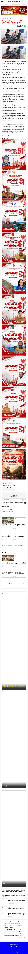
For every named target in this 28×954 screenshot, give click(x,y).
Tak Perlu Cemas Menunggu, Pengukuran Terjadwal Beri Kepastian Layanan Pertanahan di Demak (19, 536)
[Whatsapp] (25, 26)
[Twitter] (14, 496)
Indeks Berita (15, 950)
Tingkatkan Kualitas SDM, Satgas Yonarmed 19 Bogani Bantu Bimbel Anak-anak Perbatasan (7, 510)
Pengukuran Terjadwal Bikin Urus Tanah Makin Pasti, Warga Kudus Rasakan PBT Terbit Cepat (7, 536)
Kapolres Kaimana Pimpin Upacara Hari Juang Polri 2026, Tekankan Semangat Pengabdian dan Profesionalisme (16, 908)
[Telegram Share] (22, 26)
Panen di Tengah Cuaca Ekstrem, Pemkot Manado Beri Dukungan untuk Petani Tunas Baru (7, 525)
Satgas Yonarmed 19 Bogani (8, 490)
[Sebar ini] (18, 26)
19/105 (15, 61)
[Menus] (2, 1)
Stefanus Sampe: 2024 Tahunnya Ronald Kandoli (7, 501)
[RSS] (16, 496)
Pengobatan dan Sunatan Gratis (9, 485)
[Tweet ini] (20, 26)
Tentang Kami (17, 952)
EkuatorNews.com (11, 60)
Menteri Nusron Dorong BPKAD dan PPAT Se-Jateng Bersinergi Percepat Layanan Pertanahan (20, 546)
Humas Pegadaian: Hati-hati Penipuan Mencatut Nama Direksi (20, 501)
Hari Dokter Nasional (7, 483)
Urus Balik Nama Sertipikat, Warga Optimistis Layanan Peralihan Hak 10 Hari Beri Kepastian (20, 525)
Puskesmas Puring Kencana (8, 487)
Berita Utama (4, 26)
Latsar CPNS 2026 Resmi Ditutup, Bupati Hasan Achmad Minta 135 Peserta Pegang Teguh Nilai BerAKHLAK (16, 901)
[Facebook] (11, 496)
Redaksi (11, 952)
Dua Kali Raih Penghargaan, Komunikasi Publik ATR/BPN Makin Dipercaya (7, 546)
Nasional (7, 26)
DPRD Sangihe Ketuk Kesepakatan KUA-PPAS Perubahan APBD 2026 (13, 896)
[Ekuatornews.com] (14, 1)
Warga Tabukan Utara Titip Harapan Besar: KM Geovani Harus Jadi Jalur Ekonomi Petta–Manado (13, 891)
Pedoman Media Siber (5, 952)
